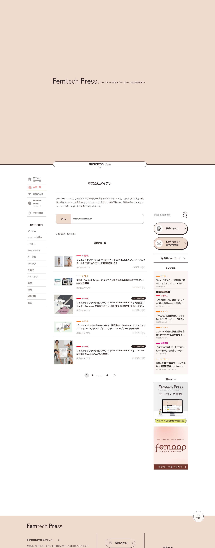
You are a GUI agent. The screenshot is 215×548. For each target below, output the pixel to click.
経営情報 (32, 296)
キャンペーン (34, 250)
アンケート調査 (35, 237)
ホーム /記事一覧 (37, 179)
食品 (30, 302)
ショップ (32, 263)
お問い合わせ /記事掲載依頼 (173, 243)
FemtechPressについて (37, 203)
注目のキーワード (172, 258)
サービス (32, 257)
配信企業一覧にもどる (67, 234)
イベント (32, 244)
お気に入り (38, 194)
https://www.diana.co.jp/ (82, 219)
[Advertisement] (171, 192)
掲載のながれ (172, 228)
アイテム (32, 231)
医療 (30, 283)
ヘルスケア (33, 276)
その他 (31, 270)
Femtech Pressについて (40, 540)
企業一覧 (37, 187)
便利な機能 (38, 213)
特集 (30, 289)
